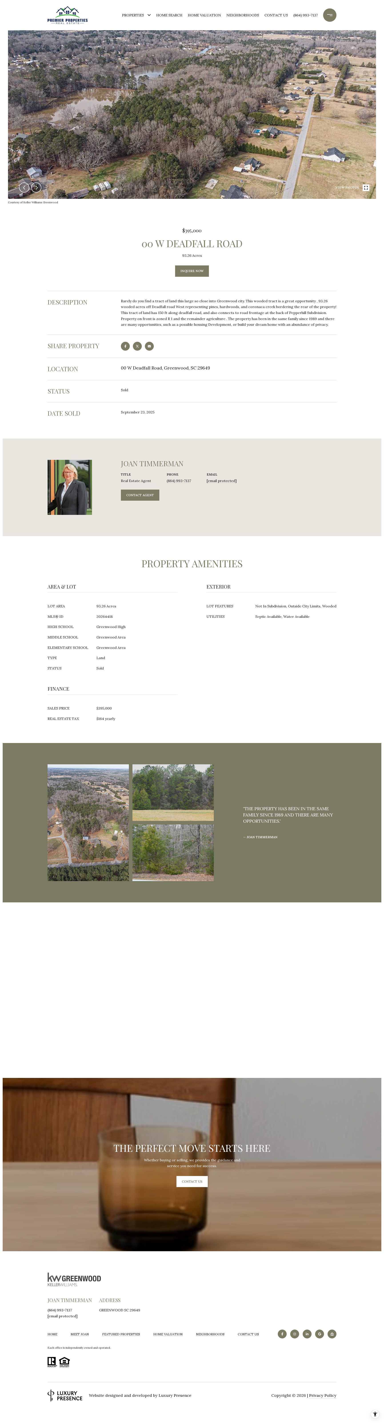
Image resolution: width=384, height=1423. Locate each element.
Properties (133, 15)
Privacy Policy (322, 1395)
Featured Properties (121, 1334)
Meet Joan (80, 1334)
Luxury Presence (175, 1395)
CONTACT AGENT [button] (140, 495)
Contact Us (248, 1334)
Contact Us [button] (192, 1182)
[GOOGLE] (319, 1334)
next (36, 187)
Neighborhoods (242, 15)
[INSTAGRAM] (294, 1334)
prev (24, 187)
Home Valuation (204, 15)
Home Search (169, 15)
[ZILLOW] (332, 1334)
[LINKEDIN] (307, 1334)
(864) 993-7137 (305, 15)
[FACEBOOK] (282, 1334)
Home (52, 1334)
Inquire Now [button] (192, 271)
